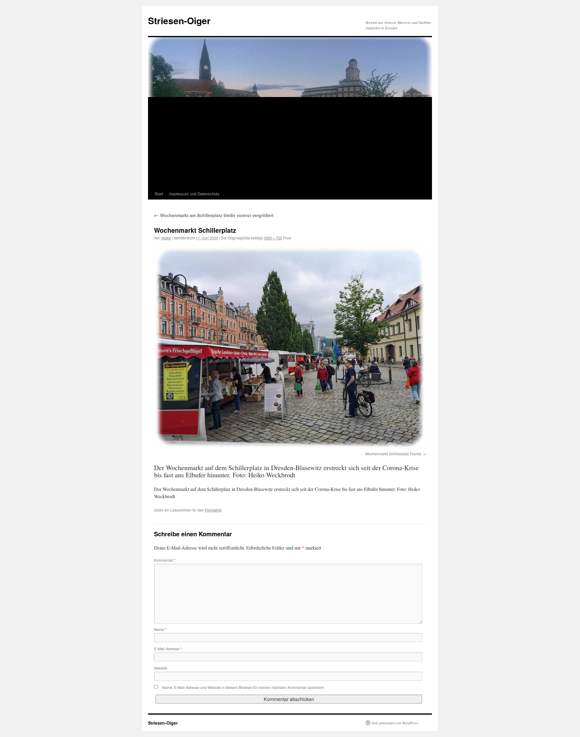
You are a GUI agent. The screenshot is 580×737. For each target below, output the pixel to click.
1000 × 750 (272, 237)
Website (160, 667)
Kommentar (165, 560)
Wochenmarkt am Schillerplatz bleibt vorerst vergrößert (214, 215)
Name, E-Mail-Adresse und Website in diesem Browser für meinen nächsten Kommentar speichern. (243, 687)
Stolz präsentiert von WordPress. (395, 722)
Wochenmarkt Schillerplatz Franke (393, 453)
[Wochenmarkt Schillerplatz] (290, 347)
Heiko (166, 237)
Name (160, 629)
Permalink (213, 509)
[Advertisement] (290, 142)
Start (159, 193)
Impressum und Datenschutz (194, 193)
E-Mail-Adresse (168, 648)
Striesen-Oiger (179, 20)
